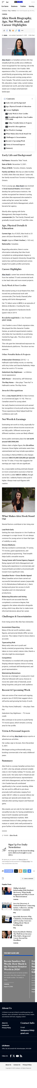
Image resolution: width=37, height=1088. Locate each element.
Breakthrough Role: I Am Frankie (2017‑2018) (19, 118)
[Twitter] (13, 1056)
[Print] (19, 30)
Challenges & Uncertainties (16, 137)
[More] (22, 30)
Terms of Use (22, 859)
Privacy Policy (26, 861)
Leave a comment (28, 878)
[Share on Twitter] (10, 30)
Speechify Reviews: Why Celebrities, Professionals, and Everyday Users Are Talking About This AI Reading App (23, 921)
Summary (9, 148)
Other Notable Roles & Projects (20, 123)
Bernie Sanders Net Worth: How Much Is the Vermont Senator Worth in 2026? (15, 965)
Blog (14, 912)
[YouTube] (17, 1056)
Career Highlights (12, 110)
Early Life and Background (16, 103)
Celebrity (4, 14)
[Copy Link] (16, 30)
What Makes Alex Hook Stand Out (18, 134)
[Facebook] (10, 1056)
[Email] (13, 30)
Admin (5, 35)
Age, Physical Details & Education (18, 106)
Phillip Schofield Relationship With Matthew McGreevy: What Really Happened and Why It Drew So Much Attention (23, 892)
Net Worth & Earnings (14, 130)
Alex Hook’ (6, 275)
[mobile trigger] (3, 2)
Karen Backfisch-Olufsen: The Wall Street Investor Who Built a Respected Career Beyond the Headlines (22, 936)
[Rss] (21, 1056)
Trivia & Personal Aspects (15, 144)
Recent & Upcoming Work (15, 141)
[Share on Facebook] (7, 30)
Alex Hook (6, 60)
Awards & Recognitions (17, 126)
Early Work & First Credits (18, 114)
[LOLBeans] (18, 2)
